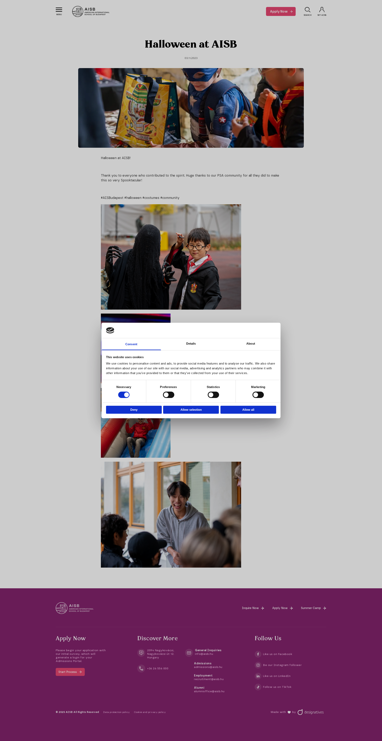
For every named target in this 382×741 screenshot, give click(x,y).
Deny (133, 409)
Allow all (248, 409)
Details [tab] (191, 343)
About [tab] (250, 343)
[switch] (168, 395)
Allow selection (191, 409)
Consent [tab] (131, 344)
